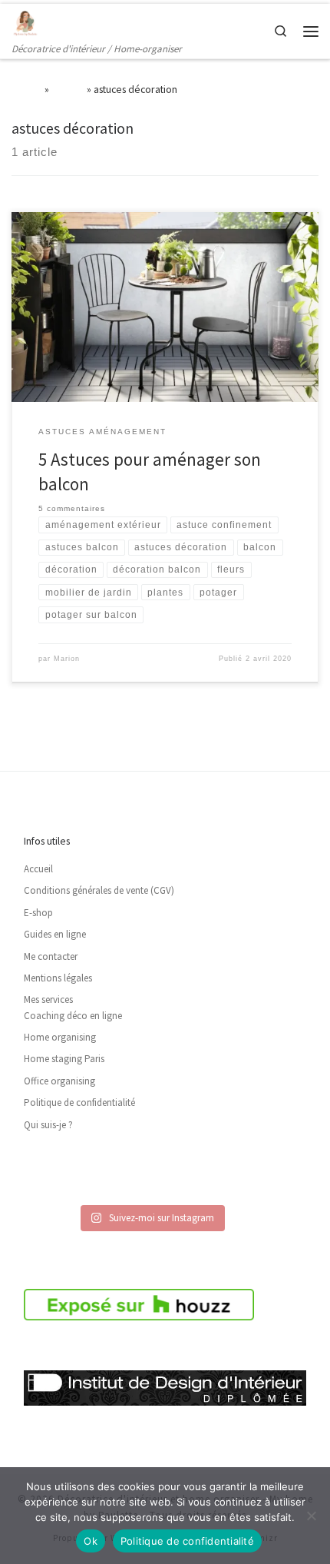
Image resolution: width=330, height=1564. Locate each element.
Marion (67, 658)
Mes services (48, 999)
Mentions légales (58, 978)
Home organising (60, 1037)
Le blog (67, 89)
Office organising (59, 1080)
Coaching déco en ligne (73, 1015)
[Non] (310, 1515)
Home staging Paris (64, 1058)
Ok (90, 1541)
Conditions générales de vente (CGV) (99, 890)
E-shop (38, 912)
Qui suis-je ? (48, 1124)
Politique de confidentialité (79, 1102)
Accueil (27, 89)
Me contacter (51, 956)
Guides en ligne (55, 934)
